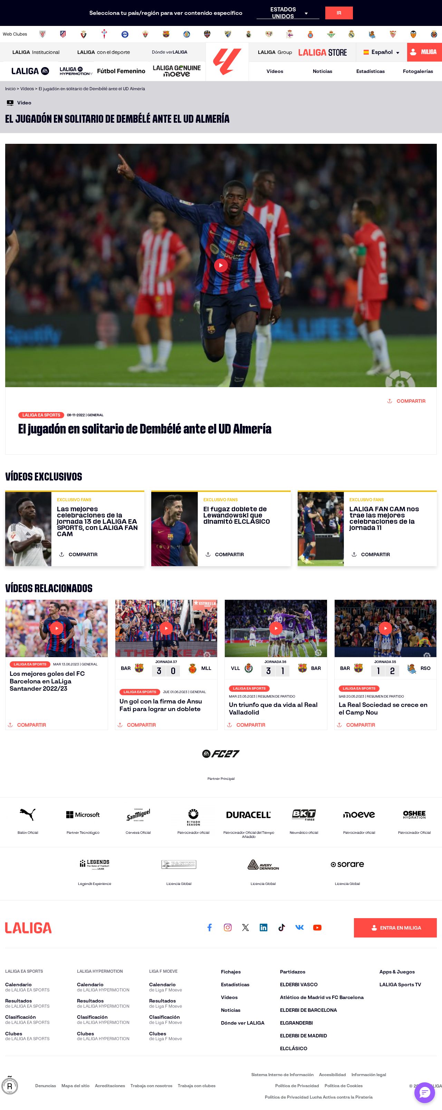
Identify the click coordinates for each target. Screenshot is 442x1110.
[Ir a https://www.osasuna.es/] (83, 34)
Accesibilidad (332, 1074)
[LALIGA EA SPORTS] (30, 72)
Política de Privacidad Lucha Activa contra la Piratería (319, 1097)
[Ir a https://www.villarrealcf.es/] (434, 34)
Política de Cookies (344, 1085)
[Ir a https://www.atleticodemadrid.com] (63, 34)
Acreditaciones (110, 1085)
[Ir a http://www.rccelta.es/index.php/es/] (104, 34)
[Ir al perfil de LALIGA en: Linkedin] (263, 928)
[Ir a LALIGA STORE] (322, 52)
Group (275, 52)
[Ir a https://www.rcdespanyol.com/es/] (310, 34)
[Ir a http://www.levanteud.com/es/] (207, 34)
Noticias (322, 71)
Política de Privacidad (297, 1085)
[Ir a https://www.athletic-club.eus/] (42, 34)
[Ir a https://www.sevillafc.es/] (393, 34)
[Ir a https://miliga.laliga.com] (424, 52)
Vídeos (275, 71)
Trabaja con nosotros (151, 1085)
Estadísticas (370, 71)
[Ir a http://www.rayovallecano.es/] (269, 34)
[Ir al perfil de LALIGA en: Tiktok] (281, 928)
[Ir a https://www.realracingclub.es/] (248, 34)
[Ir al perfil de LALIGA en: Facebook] (209, 928)
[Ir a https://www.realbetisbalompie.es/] (331, 34)
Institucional (35, 52)
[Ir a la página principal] (227, 78)
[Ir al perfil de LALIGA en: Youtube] (317, 928)
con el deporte (103, 52)
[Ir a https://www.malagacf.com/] (228, 34)
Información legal (369, 1074)
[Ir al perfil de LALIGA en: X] (245, 928)
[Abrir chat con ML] (424, 1092)
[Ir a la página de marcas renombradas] (9, 1085)
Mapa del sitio (75, 1085)
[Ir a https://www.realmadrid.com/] (351, 34)
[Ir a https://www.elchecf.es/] (145, 34)
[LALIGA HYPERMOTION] (76, 71)
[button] (30, 71)
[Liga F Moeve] (121, 72)
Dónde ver (169, 52)
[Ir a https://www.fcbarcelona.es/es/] (166, 34)
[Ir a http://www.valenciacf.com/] (413, 34)
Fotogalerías (418, 71)
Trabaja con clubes (196, 1085)
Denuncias (45, 1085)
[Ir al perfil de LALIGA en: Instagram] (227, 928)
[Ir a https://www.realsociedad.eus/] (372, 34)
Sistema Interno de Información (282, 1074)
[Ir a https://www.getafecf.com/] (187, 34)
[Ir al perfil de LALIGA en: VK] (299, 928)
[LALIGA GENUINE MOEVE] (177, 72)
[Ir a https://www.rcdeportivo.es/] (290, 34)
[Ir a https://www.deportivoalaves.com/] (125, 34)
